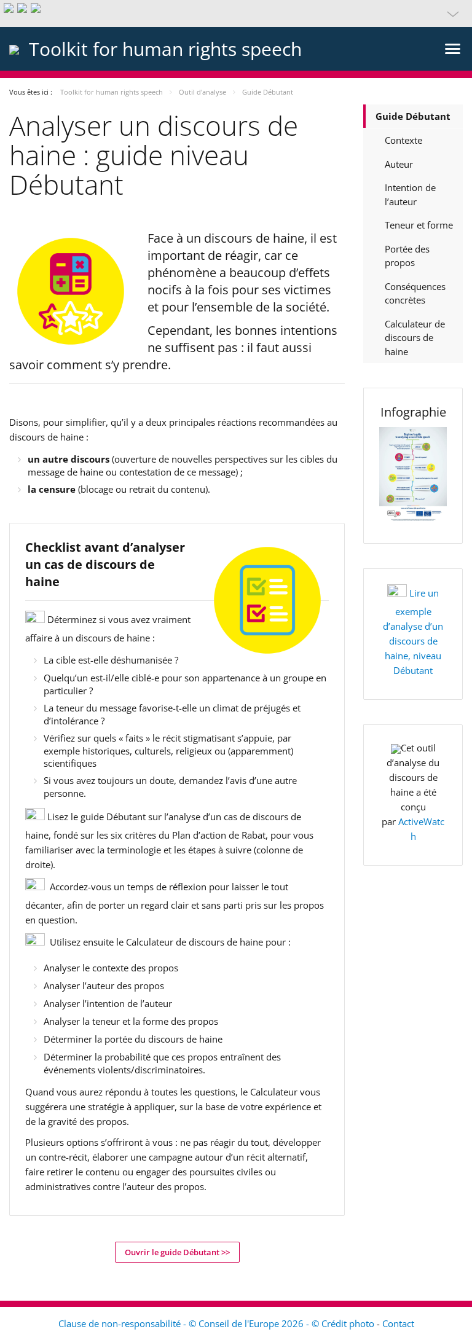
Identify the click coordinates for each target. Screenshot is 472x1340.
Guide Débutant (413, 116)
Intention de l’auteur (410, 194)
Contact (398, 1323)
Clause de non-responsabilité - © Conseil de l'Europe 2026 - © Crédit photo (217, 1323)
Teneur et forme (419, 225)
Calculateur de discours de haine (415, 338)
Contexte (403, 140)
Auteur (399, 164)
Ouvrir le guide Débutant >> (177, 1252)
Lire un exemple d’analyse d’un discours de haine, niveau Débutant (413, 631)
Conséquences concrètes (415, 293)
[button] (236, 13)
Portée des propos (407, 256)
